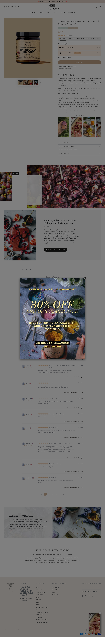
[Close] (85, 278)
